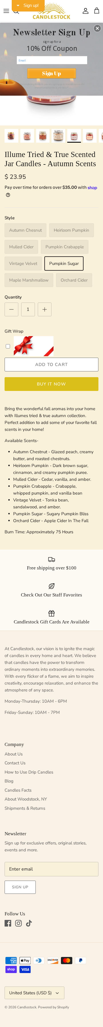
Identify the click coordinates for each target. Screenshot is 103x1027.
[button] (97, 28)
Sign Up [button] (51, 73)
